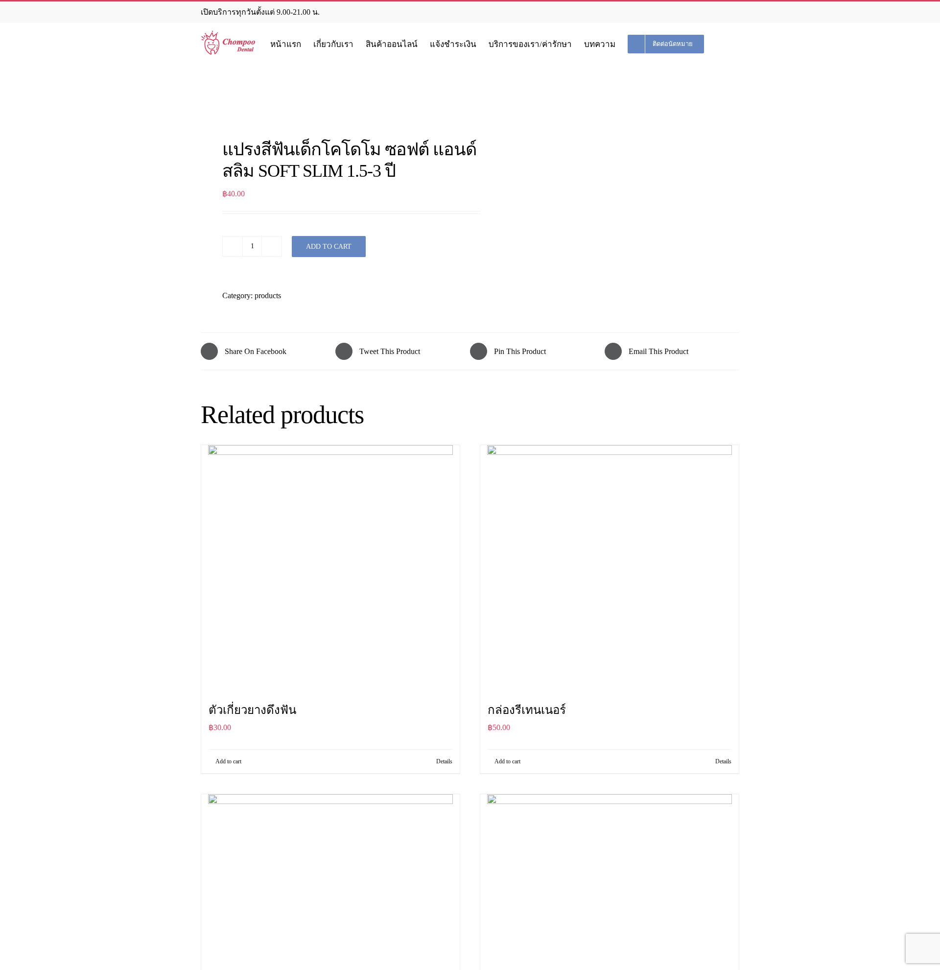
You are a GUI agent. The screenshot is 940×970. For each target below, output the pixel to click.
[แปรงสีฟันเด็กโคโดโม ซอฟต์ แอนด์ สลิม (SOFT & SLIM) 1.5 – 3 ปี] (330, 106)
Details (444, 761)
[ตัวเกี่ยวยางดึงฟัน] (330, 567)
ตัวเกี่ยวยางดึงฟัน (252, 710)
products (268, 295)
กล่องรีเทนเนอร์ (527, 710)
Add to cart (329, 246)
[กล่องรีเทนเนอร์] (609, 567)
